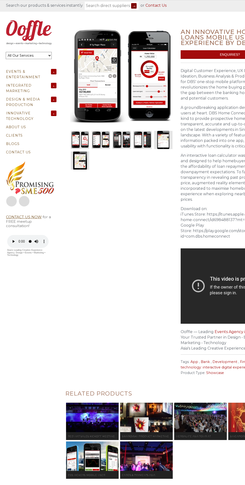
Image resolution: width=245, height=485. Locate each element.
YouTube (24, 201)
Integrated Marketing (19, 88)
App (194, 362)
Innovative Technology (19, 116)
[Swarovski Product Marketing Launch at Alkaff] (146, 417)
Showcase (215, 373)
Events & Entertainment (23, 74)
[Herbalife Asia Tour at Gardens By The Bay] (200, 417)
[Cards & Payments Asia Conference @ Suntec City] (146, 456)
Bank (205, 362)
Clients (14, 135)
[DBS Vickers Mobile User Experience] (92, 456)
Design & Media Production (23, 102)
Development (224, 362)
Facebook (11, 201)
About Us (16, 127)
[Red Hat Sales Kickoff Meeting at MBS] (92, 417)
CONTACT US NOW (24, 217)
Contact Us (156, 5)
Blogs (13, 144)
